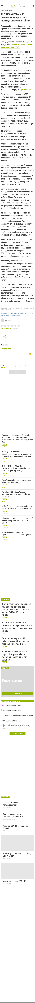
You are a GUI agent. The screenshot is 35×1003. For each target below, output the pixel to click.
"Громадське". (26, 89)
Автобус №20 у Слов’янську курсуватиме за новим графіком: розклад (16, 494)
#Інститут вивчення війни (20, 313)
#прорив (30, 313)
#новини (10, 313)
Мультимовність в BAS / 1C (14, 881)
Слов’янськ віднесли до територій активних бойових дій (16, 481)
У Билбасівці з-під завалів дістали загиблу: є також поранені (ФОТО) (17, 507)
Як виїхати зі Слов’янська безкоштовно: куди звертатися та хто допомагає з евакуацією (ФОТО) (17, 626)
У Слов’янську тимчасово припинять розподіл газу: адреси (16, 533)
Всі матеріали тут (17, 693)
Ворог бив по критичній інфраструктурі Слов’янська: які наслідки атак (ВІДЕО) (16, 641)
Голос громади (12, 681)
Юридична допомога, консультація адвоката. (13, 815)
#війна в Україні (5, 315)
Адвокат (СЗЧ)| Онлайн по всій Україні (16, 827)
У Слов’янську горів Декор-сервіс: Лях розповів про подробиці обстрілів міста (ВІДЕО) (15, 655)
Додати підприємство (17, 733)
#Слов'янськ (4, 313)
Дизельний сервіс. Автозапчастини (11, 803)
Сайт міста (8, 320)
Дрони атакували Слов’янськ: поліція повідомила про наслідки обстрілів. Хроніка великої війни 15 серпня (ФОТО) (16, 609)
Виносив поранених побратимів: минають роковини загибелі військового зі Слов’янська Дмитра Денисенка (17, 438)
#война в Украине (15, 315)
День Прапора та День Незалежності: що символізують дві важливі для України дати (17, 468)
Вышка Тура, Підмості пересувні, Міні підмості (17, 854)
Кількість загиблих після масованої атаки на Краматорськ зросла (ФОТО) (17, 520)
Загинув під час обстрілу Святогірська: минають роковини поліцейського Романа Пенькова (16, 453)
